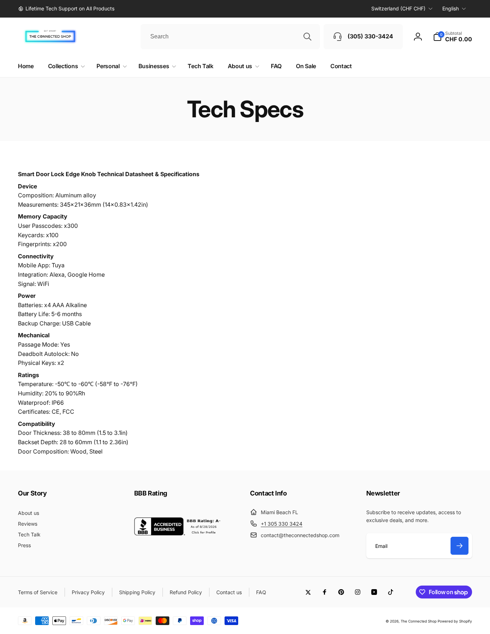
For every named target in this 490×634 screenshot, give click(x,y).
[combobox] (230, 36)
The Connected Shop (419, 621)
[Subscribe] (459, 546)
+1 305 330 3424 (281, 524)
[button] (452, 36)
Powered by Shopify (455, 621)
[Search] (307, 36)
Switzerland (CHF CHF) (398, 8)
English (450, 8)
